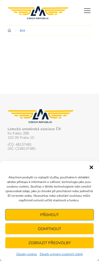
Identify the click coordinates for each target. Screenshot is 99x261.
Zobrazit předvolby (49, 242)
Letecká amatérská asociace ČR (38, 12)
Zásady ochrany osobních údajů (61, 254)
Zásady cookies (26, 254)
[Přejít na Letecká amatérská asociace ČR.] (10, 31)
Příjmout (49, 214)
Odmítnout (49, 228)
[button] (91, 167)
